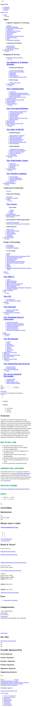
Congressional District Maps (16, 112)
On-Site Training (10, 232)
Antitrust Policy (7, 701)
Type (16, 527)
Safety (8, 38)
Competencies (10, 234)
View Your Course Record (8, 641)
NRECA (6, 272)
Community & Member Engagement (15, 325)
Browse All (9, 196)
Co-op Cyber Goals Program (16, 70)
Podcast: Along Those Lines (10, 352)
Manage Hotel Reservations (9, 554)
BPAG (8, 254)
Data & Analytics (11, 46)
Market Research (11, 122)
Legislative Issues (14, 116)
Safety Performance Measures (17, 139)
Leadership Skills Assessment (21, 473)
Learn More (4, 613)
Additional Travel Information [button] (10, 592)
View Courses (12, 204)
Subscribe (9, 351)
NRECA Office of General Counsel (15, 123)
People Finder (10, 245)
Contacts (9, 279)
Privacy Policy (7, 698)
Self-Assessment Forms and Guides (18, 142)
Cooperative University (11, 600)
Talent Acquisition (14, 176)
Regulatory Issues (14, 119)
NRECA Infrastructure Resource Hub (18, 118)
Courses (8, 199)
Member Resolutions (11, 282)
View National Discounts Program (17, 364)
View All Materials (6, 539)
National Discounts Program (10, 359)
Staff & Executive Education (13, 215)
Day (13, 527)
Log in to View (5, 541)
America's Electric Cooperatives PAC (18, 111)
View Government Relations (17, 108)
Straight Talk (13, 91)
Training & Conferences (12, 327)
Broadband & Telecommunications (15, 28)
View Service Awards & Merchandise (13, 375)
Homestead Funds (11, 120)
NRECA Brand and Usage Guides (18, 97)
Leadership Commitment (15, 138)
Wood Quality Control (12, 155)
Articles (8, 341)
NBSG (8, 264)
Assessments (10, 236)
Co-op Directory (10, 246)
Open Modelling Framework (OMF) (18, 77)
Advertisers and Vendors (9, 697)
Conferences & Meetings (12, 198)
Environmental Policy (15, 114)
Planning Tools (10, 229)
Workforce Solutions (11, 169)
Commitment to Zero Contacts (17, 149)
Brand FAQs (13, 166)
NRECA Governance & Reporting (15, 283)
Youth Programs (10, 182)
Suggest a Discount (11, 368)
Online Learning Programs (13, 230)
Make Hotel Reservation (8, 551)
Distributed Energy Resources (14, 31)
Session (3, 527)
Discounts (6, 10)
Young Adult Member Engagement (12, 355)
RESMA (9, 266)
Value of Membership (12, 281)
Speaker (9, 527)
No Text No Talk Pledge (15, 153)
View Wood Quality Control (17, 160)
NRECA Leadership (11, 286)
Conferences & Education (10, 183)
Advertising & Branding (12, 322)
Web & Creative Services (12, 329)
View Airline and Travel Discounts (11, 570)
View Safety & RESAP (15, 129)
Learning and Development (16, 179)
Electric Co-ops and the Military (17, 71)
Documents (12, 167)
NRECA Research (14, 75)
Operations (9, 35)
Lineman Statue (10, 380)
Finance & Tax (10, 33)
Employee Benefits (11, 101)
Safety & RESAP (11, 124)
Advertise (9, 348)
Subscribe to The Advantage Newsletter (16, 330)
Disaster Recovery (11, 47)
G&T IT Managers (11, 260)
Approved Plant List (14, 165)
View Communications (15, 89)
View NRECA (9, 277)
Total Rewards (13, 180)
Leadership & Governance (13, 48)
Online (11, 212)
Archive (8, 343)
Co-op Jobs (6, 357)
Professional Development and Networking (20, 94)
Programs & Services (8, 50)
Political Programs (14, 115)
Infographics (9, 344)
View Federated (10, 307)
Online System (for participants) (17, 135)
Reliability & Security (12, 37)
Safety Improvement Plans (16, 140)
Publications (6, 353)
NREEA (9, 265)
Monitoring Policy (8, 699)
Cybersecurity (10, 29)
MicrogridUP (13, 73)
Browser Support (8, 705)
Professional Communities (13, 248)
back (8, 16)
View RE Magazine (11, 339)
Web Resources (10, 311)
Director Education (11, 214)
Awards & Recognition (15, 95)
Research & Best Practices (13, 326)
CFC (5, 291)
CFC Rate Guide (11, 299)
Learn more (6, 480)
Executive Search (11, 102)
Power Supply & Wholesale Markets (15, 36)
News (5, 332)
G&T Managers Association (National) (16, 261)
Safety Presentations (14, 143)
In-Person (12, 210)
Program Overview (11, 366)
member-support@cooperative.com (9, 690)
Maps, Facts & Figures (9, 356)
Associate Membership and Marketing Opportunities (19, 287)
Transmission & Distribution (13, 40)
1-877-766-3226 (4, 693)
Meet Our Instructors (11, 233)
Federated (6, 302)
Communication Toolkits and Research (19, 93)
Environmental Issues (12, 32)
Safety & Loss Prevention (13, 310)
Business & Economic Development (15, 323)
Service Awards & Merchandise (11, 369)
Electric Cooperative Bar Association (15, 99)
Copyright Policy (8, 703)
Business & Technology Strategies (15, 57)
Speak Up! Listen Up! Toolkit (17, 151)
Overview (9, 191)
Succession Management (15, 178)
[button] (16, 387)
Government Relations (12, 103)
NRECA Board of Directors (13, 285)
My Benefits (6, 7)
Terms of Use (7, 702)
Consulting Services (11, 98)
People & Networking (9, 237)
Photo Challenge (10, 345)
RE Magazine (7, 334)
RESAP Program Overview (16, 136)
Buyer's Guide (10, 349)
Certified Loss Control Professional (18, 150)
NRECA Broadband (8, 290)
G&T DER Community (12, 258)
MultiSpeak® (13, 74)
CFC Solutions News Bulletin (14, 300)
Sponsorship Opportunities (13, 222)
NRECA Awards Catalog (12, 382)
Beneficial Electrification (12, 27)
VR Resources (13, 154)
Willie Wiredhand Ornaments (13, 383)
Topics (5, 15)
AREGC (9, 253)
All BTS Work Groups (15, 82)
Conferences (6, 8)
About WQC (13, 163)
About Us (9, 347)
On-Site (11, 211)
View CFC (7, 296)
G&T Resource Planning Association (15, 262)
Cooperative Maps (11, 379)
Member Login (4, 12)
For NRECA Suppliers (12, 289)
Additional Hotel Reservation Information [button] (13, 562)
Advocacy (9, 25)
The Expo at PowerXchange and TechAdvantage (18, 223)
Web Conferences (11, 216)
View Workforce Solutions (17, 174)
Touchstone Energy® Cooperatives (12, 312)
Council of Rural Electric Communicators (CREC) (18, 256)
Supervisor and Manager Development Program (15, 489)
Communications (11, 84)
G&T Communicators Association (15, 257)
